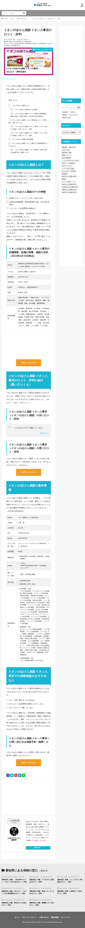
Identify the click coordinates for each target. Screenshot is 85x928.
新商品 (64, 179)
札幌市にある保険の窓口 (69, 189)
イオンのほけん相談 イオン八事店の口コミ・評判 (45, 18)
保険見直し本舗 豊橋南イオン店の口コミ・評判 (41, 904)
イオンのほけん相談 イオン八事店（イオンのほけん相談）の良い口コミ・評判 (28, 127)
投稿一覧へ (37, 847)
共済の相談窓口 (66, 158)
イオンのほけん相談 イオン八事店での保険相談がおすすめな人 (27, 144)
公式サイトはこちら (29, 362)
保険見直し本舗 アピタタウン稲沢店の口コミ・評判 (41, 881)
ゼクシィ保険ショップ (68, 182)
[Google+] (15, 775)
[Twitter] (12, 775)
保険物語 (64, 174)
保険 (12, 18)
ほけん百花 (65, 171)
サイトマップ (65, 917)
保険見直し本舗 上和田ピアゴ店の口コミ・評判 (69, 892)
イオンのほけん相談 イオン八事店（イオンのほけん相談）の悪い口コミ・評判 (28, 134)
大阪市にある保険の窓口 (69, 184)
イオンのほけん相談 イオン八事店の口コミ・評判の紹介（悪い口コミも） (27, 121)
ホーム (17, 917)
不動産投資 (65, 112)
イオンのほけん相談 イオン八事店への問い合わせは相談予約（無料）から (28, 151)
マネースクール (73, 115)
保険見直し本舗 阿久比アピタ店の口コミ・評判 (14, 904)
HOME (6, 18)
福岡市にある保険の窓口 (69, 192)
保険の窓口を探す (22, 18)
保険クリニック (66, 155)
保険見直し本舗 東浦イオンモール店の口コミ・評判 (41, 892)
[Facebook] (8, 775)
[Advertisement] (16, 797)
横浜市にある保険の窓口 (69, 176)
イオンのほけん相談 (12, 43)
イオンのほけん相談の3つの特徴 (24, 109)
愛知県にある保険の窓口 (24, 41)
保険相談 (28, 43)
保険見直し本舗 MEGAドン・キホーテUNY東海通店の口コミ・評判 (14, 892)
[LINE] (23, 775)
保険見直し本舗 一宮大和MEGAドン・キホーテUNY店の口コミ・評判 (14, 881)
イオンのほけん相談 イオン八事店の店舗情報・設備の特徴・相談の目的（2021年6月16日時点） (28, 115)
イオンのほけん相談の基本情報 (21, 139)
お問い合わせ (44, 917)
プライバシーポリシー (29, 917)
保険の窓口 (21, 43)
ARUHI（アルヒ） (67, 166)
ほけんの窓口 (66, 150)
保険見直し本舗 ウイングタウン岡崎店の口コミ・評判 (69, 881)
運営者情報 (55, 917)
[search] (24, 13)
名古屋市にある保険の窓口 (39, 43)
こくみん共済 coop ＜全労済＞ (71, 160)
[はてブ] (19, 775)
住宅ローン (73, 112)
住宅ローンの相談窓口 (68, 163)
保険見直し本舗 (66, 117)
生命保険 (73, 171)
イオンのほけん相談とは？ (19, 105)
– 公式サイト (44, 433)
